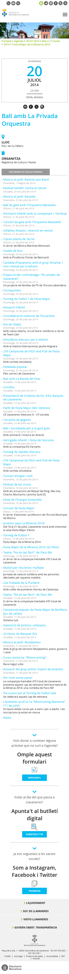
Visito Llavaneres (35, 919)
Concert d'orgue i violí (18, 476)
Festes (56, 41)
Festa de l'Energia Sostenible (22, 500)
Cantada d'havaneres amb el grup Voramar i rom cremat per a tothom (33, 264)
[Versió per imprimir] (26, 106)
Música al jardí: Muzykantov (22, 642)
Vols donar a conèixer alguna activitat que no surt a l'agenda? (34, 743)
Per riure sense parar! (17, 678)
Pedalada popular (15, 367)
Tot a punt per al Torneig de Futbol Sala (29, 693)
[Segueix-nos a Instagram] (51, 4)
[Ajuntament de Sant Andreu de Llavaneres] (34, 945)
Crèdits (7, 956)
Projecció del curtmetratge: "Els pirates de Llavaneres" (31, 276)
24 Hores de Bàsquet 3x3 (20, 634)
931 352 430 (33, 953)
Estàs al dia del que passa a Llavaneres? (34, 799)
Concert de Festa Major (18, 508)
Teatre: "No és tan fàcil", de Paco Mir (27, 552)
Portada (6, 41)
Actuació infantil (14, 307)
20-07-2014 (32, 41)
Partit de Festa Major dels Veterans (26, 408)
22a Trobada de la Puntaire (21, 583)
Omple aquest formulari (34, 758)
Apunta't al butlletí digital (34, 815)
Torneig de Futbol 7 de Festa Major (26, 299)
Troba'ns (34, 891)
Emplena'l (34, 777)
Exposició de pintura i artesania (24, 625)
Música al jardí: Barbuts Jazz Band (26, 179)
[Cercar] (18, 4)
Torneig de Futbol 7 (16, 535)
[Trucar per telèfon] (8, 4)
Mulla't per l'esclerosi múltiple (23, 568)
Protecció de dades (34, 956)
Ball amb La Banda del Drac (22, 379)
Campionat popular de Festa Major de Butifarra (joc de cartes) (35, 611)
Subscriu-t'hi (34, 834)
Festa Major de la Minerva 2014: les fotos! (31, 547)
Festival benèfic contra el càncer (25, 188)
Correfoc (9, 387)
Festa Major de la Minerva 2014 (31, 44)
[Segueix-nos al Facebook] (56, 4)
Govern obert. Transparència (35, 927)
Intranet (36, 958)
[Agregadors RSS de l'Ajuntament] (65, 4)
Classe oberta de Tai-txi (18, 239)
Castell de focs (13, 251)
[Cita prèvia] (41, 3)
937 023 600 (59, 950)
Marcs (46, 41)
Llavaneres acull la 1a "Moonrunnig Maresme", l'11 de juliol (34, 703)
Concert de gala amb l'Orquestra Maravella (32, 222)
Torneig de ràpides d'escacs (21, 452)
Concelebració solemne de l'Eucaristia (29, 316)
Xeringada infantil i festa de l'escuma (28, 440)
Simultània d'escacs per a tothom (25, 339)
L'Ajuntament (35, 903)
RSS (63, 956)
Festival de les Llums (17, 484)
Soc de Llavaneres (36, 911)
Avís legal (18, 956)
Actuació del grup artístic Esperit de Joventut (33, 669)
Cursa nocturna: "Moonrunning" (24, 657)
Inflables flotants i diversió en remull (28, 230)
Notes (7, 717)
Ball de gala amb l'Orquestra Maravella (29, 205)
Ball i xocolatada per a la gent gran (26, 428)
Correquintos (12, 290)
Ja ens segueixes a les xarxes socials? (34, 856)
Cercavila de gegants (17, 420)
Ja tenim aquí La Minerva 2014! (24, 523)
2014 (6, 44)
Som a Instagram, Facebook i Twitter (34, 871)
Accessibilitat (52, 956)
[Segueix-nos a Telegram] (46, 4)
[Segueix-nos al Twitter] (60, 4)
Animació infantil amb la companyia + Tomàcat (35, 213)
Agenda (18, 41)
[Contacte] (13, 4)
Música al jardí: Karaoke (19, 196)
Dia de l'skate (12, 324)
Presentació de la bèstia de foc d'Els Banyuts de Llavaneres (33, 397)
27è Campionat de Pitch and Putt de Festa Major (31, 353)
